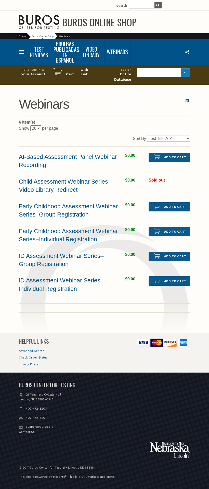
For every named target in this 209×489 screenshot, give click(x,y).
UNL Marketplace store (97, 477)
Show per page (38, 128)
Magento (59, 477)
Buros (22, 36)
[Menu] (21, 52)
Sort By (139, 138)
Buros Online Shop (99, 22)
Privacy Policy (28, 364)
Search (121, 5)
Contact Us (27, 432)
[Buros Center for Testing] (39, 22)
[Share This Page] (187, 52)
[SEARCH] (157, 5)
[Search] (185, 72)
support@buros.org (39, 426)
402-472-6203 (36, 408)
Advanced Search (31, 351)
